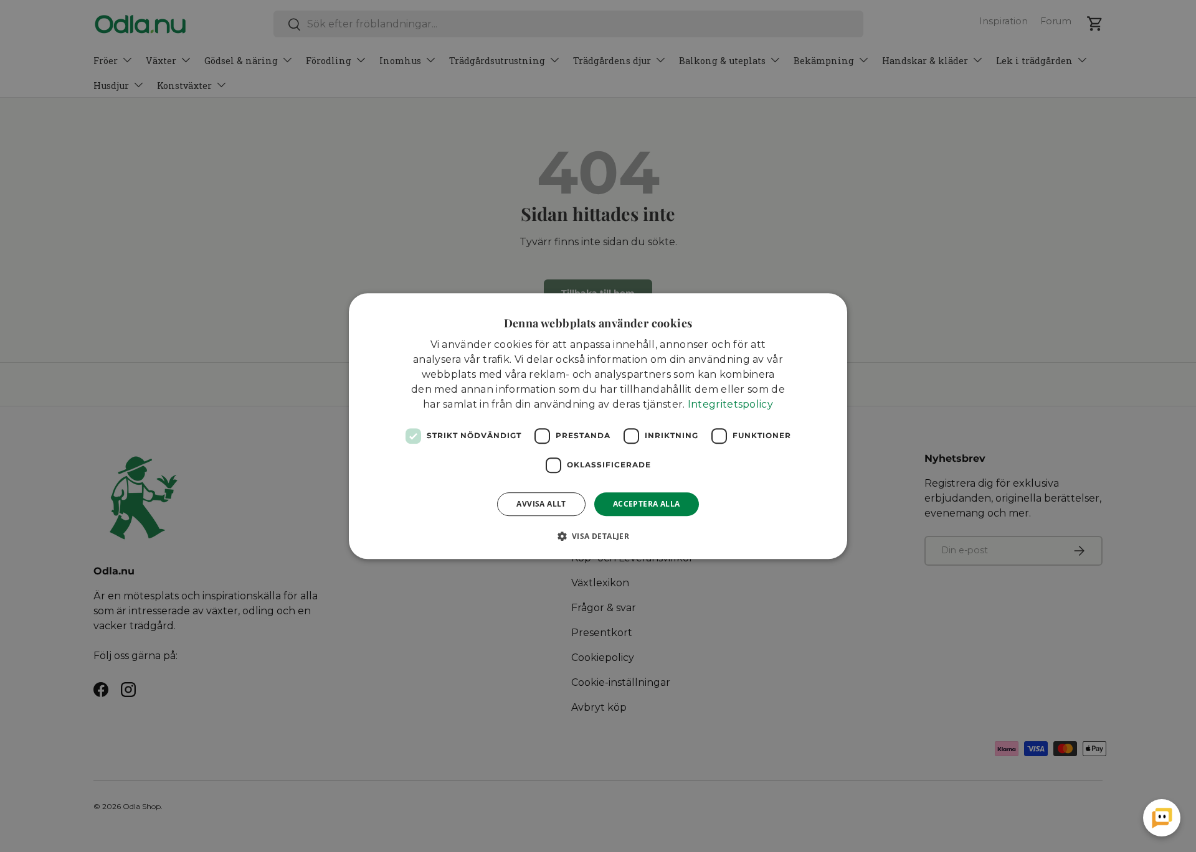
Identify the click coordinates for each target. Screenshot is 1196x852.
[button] (598, 535)
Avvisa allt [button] (541, 504)
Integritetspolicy (730, 404)
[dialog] (598, 426)
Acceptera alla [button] (646, 504)
